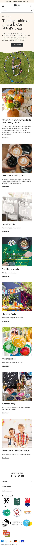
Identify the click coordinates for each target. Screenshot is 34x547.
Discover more (17, 44)
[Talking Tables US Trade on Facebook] (12, 476)
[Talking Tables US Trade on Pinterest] (19, 476)
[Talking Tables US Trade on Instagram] (15, 476)
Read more (5, 138)
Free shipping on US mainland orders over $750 (17, 1)
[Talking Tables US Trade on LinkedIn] (22, 476)
